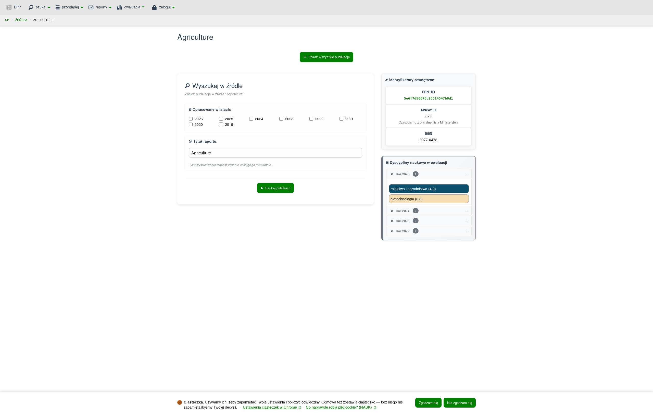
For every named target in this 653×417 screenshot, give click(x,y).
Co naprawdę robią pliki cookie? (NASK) (341, 407)
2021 (349, 118)
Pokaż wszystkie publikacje (329, 56)
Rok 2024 (406, 210)
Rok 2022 (406, 231)
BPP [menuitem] (17, 6)
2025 (229, 118)
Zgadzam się (428, 402)
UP (7, 20)
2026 (199, 118)
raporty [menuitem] (101, 6)
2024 (259, 118)
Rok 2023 (406, 220)
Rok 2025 (406, 174)
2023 (289, 118)
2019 (229, 124)
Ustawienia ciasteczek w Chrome (272, 407)
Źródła (21, 20)
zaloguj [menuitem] (164, 6)
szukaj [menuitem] (40, 6)
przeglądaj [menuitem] (70, 6)
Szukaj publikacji (277, 188)
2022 (319, 118)
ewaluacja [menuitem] (131, 6)
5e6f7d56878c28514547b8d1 (428, 98)
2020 (199, 124)
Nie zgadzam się (459, 402)
